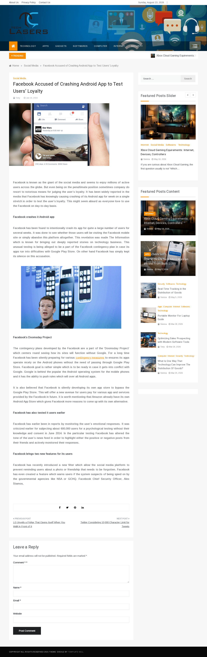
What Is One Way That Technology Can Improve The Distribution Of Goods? (174, 364)
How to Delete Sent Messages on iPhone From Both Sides (166, 261)
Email (17, 600)
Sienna (146, 159)
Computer (100, 46)
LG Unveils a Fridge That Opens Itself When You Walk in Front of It (39, 524)
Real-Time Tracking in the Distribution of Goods (172, 290)
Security (137, 46)
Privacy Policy (29, 2)
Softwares (80, 46)
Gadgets (61, 46)
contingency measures (90, 357)
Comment (19, 562)
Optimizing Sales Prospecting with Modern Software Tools (174, 340)
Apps (46, 46)
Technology (28, 46)
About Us (14, 2)
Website (17, 613)
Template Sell (75, 652)
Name (17, 587)
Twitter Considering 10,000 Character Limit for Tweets (104, 524)
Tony (18, 98)
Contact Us (44, 2)
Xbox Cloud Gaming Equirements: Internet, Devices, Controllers (166, 221)
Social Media (19, 78)
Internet (119, 46)
